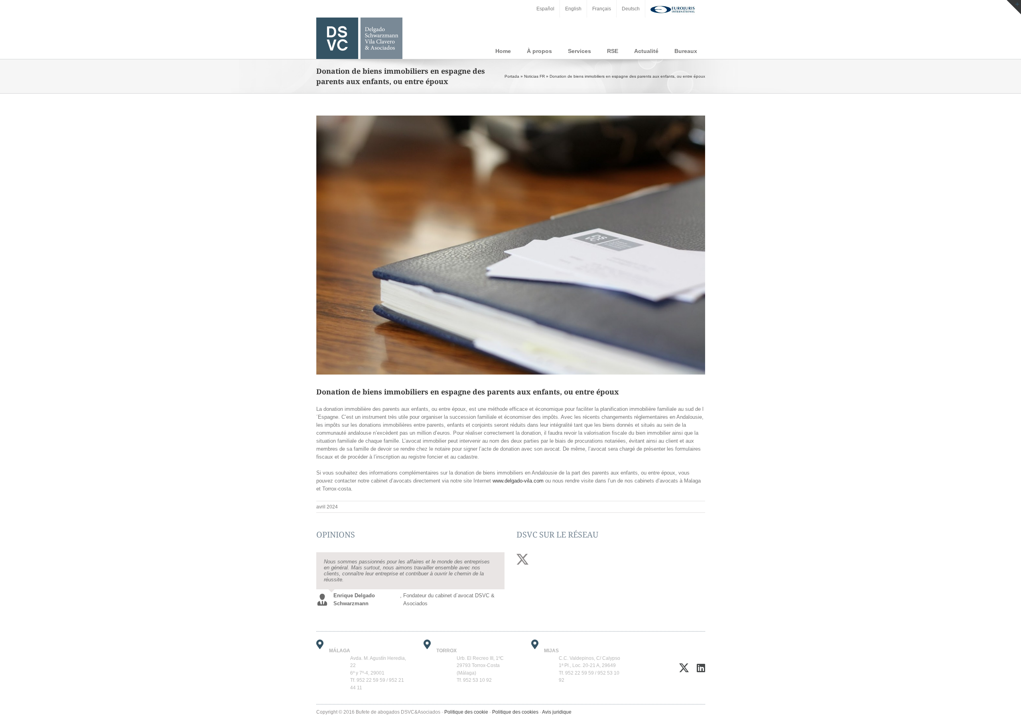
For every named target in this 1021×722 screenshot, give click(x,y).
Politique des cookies (515, 706)
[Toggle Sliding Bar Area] (1014, 7)
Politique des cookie (466, 706)
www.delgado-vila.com (518, 481)
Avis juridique (557, 706)
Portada (512, 76)
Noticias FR (534, 76)
